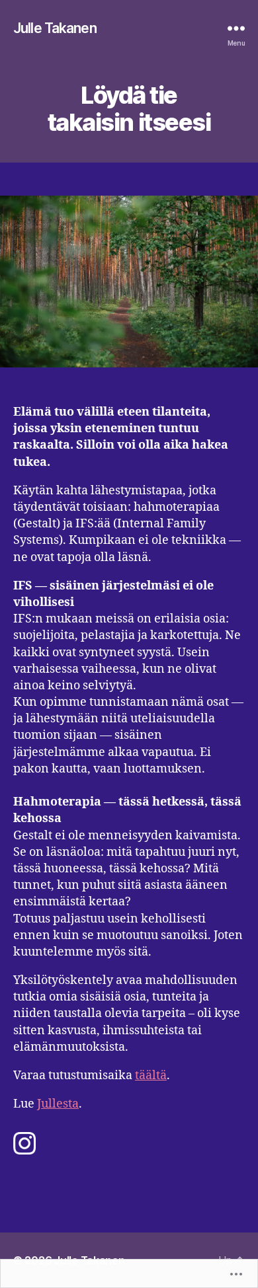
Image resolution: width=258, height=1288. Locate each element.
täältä (151, 1075)
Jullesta (58, 1104)
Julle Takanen (55, 28)
